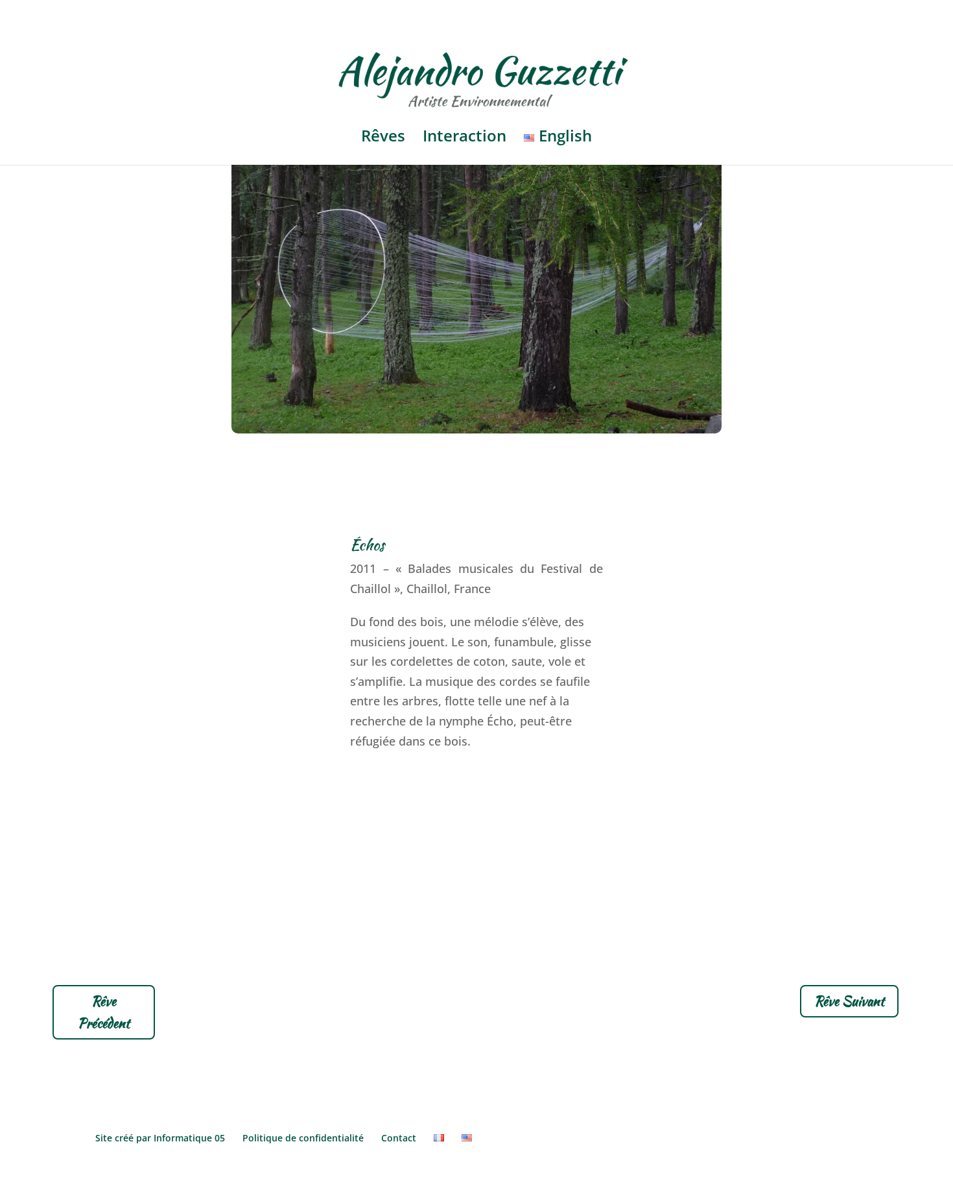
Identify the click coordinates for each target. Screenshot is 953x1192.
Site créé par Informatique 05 (160, 1138)
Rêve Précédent (104, 1011)
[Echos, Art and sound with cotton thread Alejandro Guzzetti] (476, 429)
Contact (398, 1138)
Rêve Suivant (849, 1000)
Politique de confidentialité (303, 1138)
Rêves (383, 138)
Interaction (464, 138)
